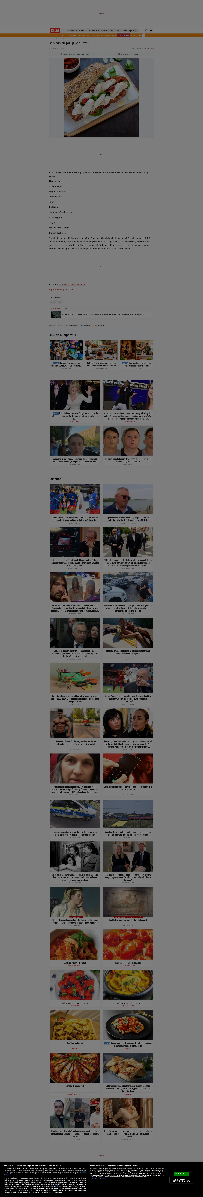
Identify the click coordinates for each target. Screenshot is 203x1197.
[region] (101, 1179)
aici (56, 1186)
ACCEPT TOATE (181, 1174)
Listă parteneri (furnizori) (98, 1179)
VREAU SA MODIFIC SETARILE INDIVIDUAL (181, 1180)
